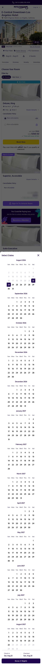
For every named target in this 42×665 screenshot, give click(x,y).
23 (9, 285)
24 (13, 285)
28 (29, 285)
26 (21, 285)
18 (17, 280)
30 (9, 289)
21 (29, 280)
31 (13, 289)
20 (25, 280)
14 (29, 276)
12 (21, 276)
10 (13, 276)
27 (25, 285)
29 (33, 285)
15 (33, 276)
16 (9, 280)
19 (21, 280)
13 (25, 276)
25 (17, 285)
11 (17, 276)
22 (33, 280)
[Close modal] (38, 255)
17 (13, 280)
